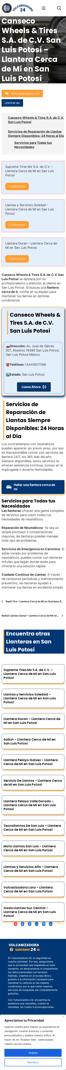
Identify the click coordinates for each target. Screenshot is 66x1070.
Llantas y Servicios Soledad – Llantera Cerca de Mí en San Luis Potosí (29, 209)
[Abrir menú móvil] (43, 8)
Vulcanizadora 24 (25, 93)
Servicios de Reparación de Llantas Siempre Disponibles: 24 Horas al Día (36, 134)
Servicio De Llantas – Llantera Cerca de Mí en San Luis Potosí (33, 782)
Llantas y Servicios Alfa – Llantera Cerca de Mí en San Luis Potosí (31, 869)
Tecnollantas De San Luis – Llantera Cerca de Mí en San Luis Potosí (32, 827)
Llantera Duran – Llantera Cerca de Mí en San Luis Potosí (32, 721)
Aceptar (33, 1052)
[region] (33, 1042)
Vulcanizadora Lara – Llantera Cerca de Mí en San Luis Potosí (28, 889)
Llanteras (12, 103)
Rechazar (33, 1062)
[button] (34, 387)
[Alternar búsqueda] (59, 8)
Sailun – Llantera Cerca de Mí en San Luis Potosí (30, 741)
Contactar (17, 186)
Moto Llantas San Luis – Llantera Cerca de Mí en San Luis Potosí (30, 848)
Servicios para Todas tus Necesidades (33, 145)
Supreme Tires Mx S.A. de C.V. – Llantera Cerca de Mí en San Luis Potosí (29, 171)
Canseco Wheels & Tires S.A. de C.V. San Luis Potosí (36, 120)
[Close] (63, 1016)
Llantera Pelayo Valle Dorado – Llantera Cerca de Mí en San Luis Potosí (30, 805)
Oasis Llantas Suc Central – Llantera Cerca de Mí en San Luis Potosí (30, 912)
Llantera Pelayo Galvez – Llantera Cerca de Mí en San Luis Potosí (31, 762)
